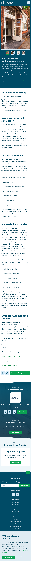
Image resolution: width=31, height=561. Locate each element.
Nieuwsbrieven (15, 528)
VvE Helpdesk (15, 502)
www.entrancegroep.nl (9, 365)
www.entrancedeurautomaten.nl (12, 356)
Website (22, 412)
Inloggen (15, 462)
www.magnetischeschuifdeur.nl (12, 361)
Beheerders (15, 511)
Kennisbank (15, 507)
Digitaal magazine (15, 526)
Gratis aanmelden (15, 521)
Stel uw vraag (15, 504)
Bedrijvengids (15, 509)
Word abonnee (15, 524)
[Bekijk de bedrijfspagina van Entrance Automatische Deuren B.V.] (5, 412)
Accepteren (9, 557)
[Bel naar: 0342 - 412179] (14, 412)
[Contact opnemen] (9, 412)
